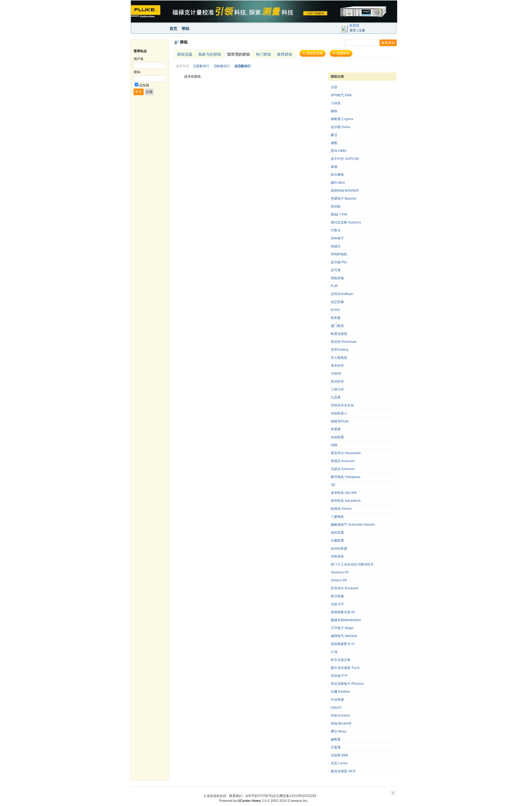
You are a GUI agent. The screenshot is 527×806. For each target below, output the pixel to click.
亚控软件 (337, 381)
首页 (173, 28)
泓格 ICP (337, 604)
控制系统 (337, 556)
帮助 (185, 28)
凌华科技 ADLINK (344, 493)
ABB (334, 445)
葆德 (334, 167)
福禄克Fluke (340, 421)
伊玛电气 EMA (341, 95)
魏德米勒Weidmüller (346, 620)
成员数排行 (242, 66)
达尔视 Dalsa (340, 127)
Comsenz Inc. (298, 801)
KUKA (335, 310)
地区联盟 (337, 532)
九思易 (336, 397)
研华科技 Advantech (346, 501)
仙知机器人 (339, 413)
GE (333, 485)
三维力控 (337, 389)
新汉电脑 (337, 596)
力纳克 (336, 103)
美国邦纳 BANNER (345, 191)
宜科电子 (337, 238)
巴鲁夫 (336, 230)
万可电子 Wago (342, 628)
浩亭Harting (339, 350)
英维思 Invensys (343, 461)
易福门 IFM (339, 214)
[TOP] (393, 795)
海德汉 (336, 246)
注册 (361, 30)
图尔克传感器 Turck (345, 668)
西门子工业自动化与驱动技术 (352, 564)
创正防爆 (337, 302)
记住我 (144, 85)
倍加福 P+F (339, 676)
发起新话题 (314, 53)
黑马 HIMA (338, 151)
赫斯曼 (336, 739)
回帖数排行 (222, 66)
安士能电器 (339, 358)
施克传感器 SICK (343, 771)
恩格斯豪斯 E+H (343, 644)
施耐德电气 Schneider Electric (353, 525)
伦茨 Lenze (339, 763)
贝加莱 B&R (339, 755)
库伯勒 (336, 206)
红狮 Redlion (340, 692)
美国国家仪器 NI (343, 612)
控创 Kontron (340, 715)
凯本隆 (336, 318)
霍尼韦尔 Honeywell (346, 453)
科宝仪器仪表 (341, 660)
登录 (352, 30)
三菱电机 (337, 517)
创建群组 (343, 53)
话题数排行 (201, 66)
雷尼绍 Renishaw (344, 342)
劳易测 (336, 429)
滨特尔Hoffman (342, 294)
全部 (334, 87)
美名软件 (337, 365)
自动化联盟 (339, 548)
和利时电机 (339, 254)
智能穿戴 (337, 278)
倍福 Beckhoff (341, 723)
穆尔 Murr (338, 183)
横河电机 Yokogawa (345, 477)
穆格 (334, 111)
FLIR (334, 286)
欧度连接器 (339, 334)
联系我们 (235, 796)
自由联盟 (337, 437)
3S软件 (336, 373)
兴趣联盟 (337, 540)
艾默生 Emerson (343, 469)
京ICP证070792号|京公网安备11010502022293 (280, 796)
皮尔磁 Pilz (339, 262)
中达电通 (337, 700)
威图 (334, 143)
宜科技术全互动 (342, 405)
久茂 (334, 652)
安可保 (336, 270)
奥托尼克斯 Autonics (346, 222)
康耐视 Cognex (342, 119)
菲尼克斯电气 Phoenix (347, 684)
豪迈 (334, 135)
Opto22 (336, 707)
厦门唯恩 (337, 326)
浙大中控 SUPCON (345, 159)
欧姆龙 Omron (341, 509)
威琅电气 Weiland (344, 636)
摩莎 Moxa (338, 731)
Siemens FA (340, 572)
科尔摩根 (337, 175)
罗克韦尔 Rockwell (344, 588)
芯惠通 (336, 747)
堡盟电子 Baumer (344, 198)
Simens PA (339, 580)
